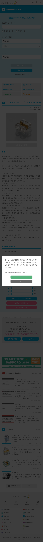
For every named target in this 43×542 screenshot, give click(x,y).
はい (21, 277)
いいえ (21, 281)
